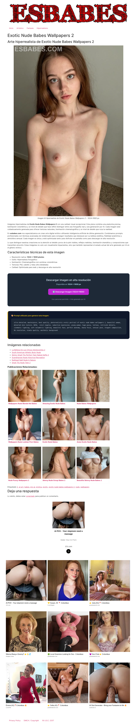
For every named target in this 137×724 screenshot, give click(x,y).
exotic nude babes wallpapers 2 (62, 487)
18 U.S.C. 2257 (48, 720)
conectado (30, 496)
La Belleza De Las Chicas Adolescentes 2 (28, 350)
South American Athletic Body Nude (26, 352)
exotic (45, 487)
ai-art (21, 487)
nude (78, 487)
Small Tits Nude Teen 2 (21, 363)
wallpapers (84, 487)
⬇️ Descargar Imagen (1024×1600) (68, 292)
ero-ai (32, 487)
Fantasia (30, 28)
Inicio (11, 28)
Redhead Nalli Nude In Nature (24, 360)
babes (26, 487)
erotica (39, 487)
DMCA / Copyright (31, 720)
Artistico (20, 28)
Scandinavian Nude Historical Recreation (28, 357)
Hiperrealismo (42, 28)
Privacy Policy (15, 720)
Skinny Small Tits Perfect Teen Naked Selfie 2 (30, 355)
